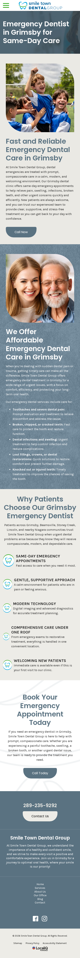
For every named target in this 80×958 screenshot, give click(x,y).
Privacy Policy (32, 943)
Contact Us (40, 816)
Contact (40, 902)
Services (40, 888)
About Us (40, 891)
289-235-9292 (40, 806)
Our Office (40, 895)
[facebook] (35, 918)
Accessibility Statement (55, 943)
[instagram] (44, 918)
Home (40, 884)
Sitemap (17, 943)
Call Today (40, 773)
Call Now (21, 232)
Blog (40, 899)
